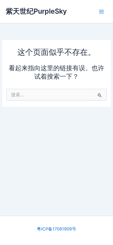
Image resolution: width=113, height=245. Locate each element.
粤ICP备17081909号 (56, 229)
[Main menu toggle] (101, 11)
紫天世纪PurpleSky (36, 11)
